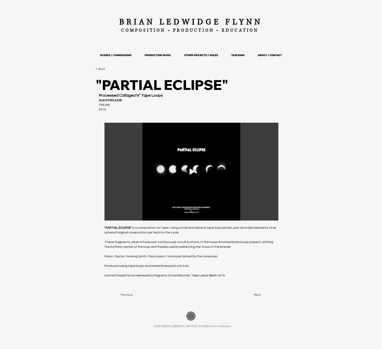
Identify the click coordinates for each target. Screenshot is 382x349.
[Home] (191, 316)
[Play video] (191, 172)
